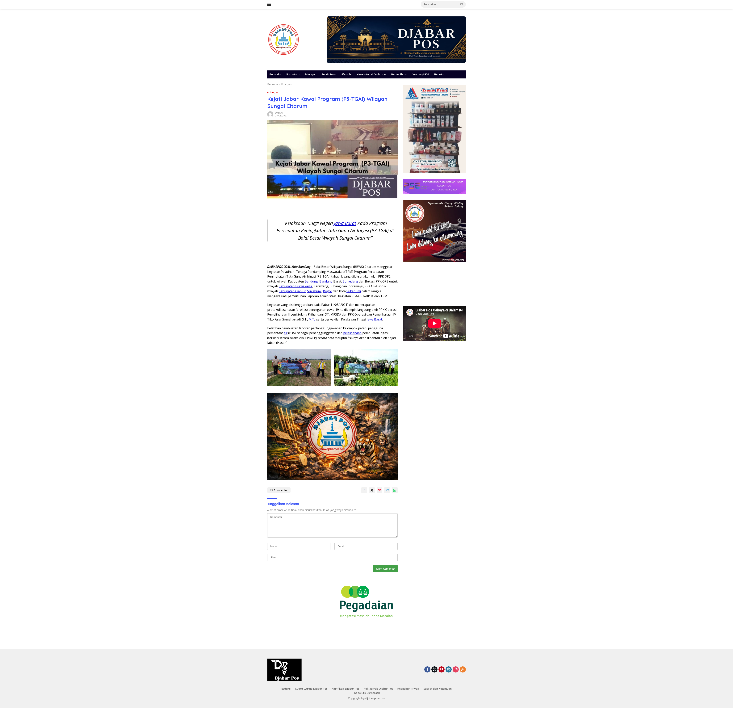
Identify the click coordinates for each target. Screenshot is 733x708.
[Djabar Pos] (283, 39)
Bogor (327, 291)
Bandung (311, 281)
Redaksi (439, 74)
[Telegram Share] (387, 490)
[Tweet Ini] (372, 490)
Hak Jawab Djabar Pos (378, 688)
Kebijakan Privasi (408, 688)
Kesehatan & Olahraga (371, 74)
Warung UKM (421, 74)
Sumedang (350, 281)
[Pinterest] (441, 669)
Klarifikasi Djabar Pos (345, 688)
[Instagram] (456, 669)
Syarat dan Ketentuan (438, 688)
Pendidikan (329, 74)
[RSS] (463, 669)
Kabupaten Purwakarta (295, 286)
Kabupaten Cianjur (292, 291)
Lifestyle (346, 74)
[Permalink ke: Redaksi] (270, 114)
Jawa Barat (345, 223)
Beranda (275, 74)
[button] (462, 4)
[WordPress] (449, 669)
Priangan (310, 74)
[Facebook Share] (364, 490)
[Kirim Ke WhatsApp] (395, 490)
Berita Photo (399, 74)
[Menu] (269, 4)
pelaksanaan (352, 333)
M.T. (312, 319)
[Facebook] (427, 669)
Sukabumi (314, 291)
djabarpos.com (375, 698)
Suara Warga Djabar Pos (311, 688)
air (285, 333)
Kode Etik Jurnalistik (367, 693)
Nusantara (292, 74)
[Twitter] (434, 669)
